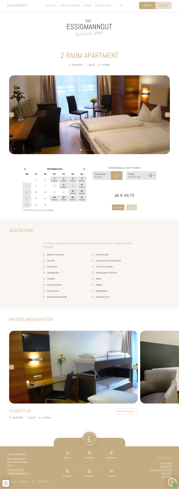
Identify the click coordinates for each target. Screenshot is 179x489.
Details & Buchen (126, 411)
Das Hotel (51, 5)
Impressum (11, 481)
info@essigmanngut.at (17, 473)
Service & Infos (103, 5)
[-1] (113, 175)
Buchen (147, 5)
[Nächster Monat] (84, 169)
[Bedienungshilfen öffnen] (5, 483)
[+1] (120, 175)
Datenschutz (23, 481)
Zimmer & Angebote (70, 5)
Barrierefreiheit (43, 481)
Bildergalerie (167, 473)
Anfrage (163, 5)
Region (87, 5)
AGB (33, 481)
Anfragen (118, 207)
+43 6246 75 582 (15, 469)
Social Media (166, 477)
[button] (11, 114)
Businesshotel (166, 466)
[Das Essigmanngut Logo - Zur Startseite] (17, 5)
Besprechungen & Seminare (160, 470)
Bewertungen (166, 463)
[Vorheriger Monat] (25, 169)
